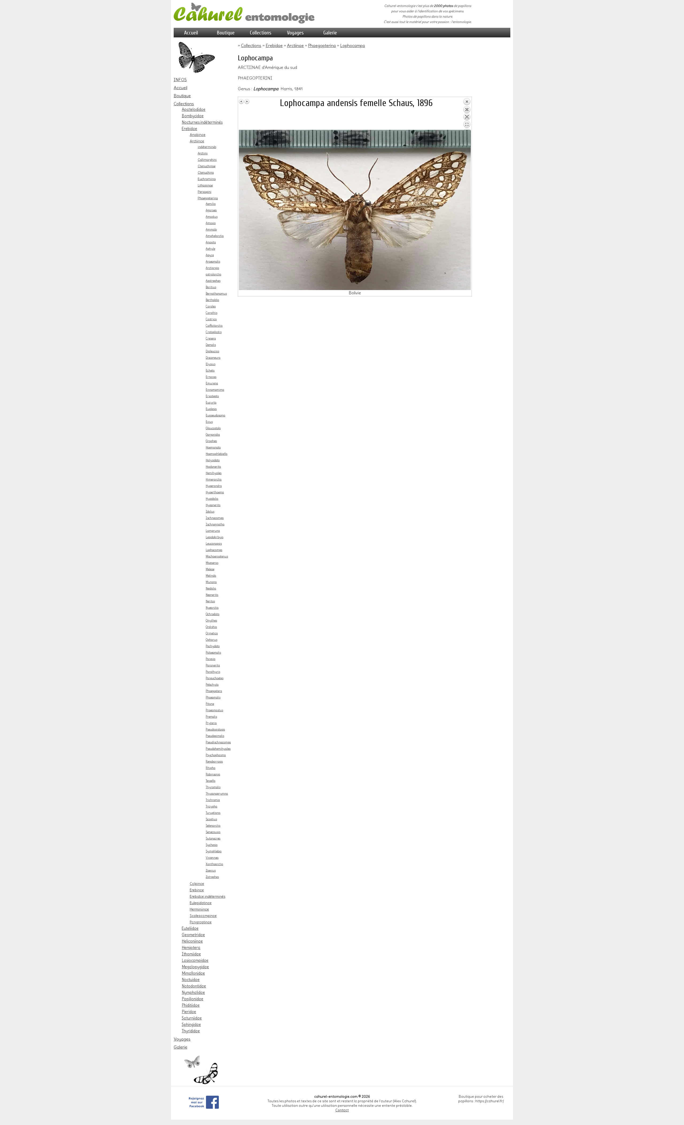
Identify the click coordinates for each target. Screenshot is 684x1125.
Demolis (211, 345)
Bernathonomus (216, 293)
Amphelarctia (215, 236)
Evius (209, 422)
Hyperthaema (215, 492)
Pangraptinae (201, 922)
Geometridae (193, 934)
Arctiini (203, 153)
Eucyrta (211, 402)
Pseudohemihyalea (218, 749)
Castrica (211, 319)
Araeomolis (213, 261)
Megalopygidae (195, 966)
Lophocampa (214, 550)
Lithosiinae (205, 185)
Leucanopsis (214, 543)
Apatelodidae (193, 109)
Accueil (191, 33)
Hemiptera (191, 947)
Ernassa (211, 377)
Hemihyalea (213, 473)
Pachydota (213, 646)
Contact (342, 1110)
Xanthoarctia (214, 864)
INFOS (180, 79)
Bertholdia (212, 300)
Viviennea (212, 858)
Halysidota (213, 460)
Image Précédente (241, 101)
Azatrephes (213, 281)
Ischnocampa (215, 518)
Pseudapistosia (215, 729)
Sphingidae (191, 1024)
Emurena (212, 383)
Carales (211, 306)
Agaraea (211, 210)
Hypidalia (212, 499)
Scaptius (211, 819)
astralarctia (213, 274)
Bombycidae (193, 116)
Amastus (211, 216)
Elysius (210, 364)
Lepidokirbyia (214, 537)
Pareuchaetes (214, 678)
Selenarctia (213, 825)
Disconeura (213, 358)
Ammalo (211, 229)
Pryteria (211, 723)
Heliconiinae (192, 941)
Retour (467, 114)
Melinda (211, 575)
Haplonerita (213, 466)
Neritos (210, 601)
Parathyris (213, 672)
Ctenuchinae (206, 166)
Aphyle (210, 249)
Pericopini (204, 192)
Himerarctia (213, 479)
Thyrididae (191, 1031)
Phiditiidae (191, 1005)
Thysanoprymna (217, 793)
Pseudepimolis (215, 736)
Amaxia (211, 223)
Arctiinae (197, 141)
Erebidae (189, 128)
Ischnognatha (215, 524)
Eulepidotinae (201, 903)
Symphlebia (213, 851)
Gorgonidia (213, 434)
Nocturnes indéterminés (202, 122)
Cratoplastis (213, 332)
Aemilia (211, 204)
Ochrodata (212, 614)
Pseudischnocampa (218, 742)
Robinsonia (213, 774)
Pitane (210, 704)
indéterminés (207, 147)
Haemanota (213, 447)
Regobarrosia (214, 761)
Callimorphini (207, 160)
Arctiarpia (212, 268)
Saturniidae (192, 1018)
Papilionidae (192, 999)
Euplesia (211, 409)
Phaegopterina (208, 198)
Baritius (211, 287)
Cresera (211, 338)
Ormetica (212, 633)
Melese (210, 569)
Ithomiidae (191, 954)
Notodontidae (194, 986)
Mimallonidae (193, 973)
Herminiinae (199, 909)
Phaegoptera (214, 691)
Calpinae (197, 883)
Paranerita (213, 665)
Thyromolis (213, 787)
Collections (260, 33)
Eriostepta (212, 396)
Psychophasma (216, 755)
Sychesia (211, 845)
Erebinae (197, 890)
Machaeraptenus (217, 556)
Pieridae (189, 1011)
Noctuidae (191, 979)
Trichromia (213, 800)
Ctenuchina (206, 172)
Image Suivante (247, 101)
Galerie (330, 33)
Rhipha (210, 768)
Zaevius (211, 870)
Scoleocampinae (203, 915)
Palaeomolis (213, 652)
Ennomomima (215, 390)
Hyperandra (214, 486)
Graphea (211, 441)
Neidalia (211, 588)
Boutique (226, 33)
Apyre (210, 255)
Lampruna (213, 531)
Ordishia (211, 627)
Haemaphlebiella (216, 454)
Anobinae (197, 134)
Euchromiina (207, 179)
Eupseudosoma (215, 415)
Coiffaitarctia (214, 325)
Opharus (211, 640)
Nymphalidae (193, 992)
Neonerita (212, 595)
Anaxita (211, 242)
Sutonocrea (213, 838)
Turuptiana (213, 813)
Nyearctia (212, 608)
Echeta (210, 370)
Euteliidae (190, 928)
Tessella (210, 781)
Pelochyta (212, 684)
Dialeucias (212, 351)
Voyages (295, 33)
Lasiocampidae (195, 960)
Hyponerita (213, 505)
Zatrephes (212, 877)
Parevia (210, 659)
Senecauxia (213, 832)
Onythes (211, 620)
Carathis (211, 313)
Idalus (210, 511)
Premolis (211, 716)
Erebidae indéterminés (207, 896)
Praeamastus (214, 710)
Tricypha (211, 806)
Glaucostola (213, 428)
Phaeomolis (213, 697)
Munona (211, 582)
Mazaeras (212, 563)
